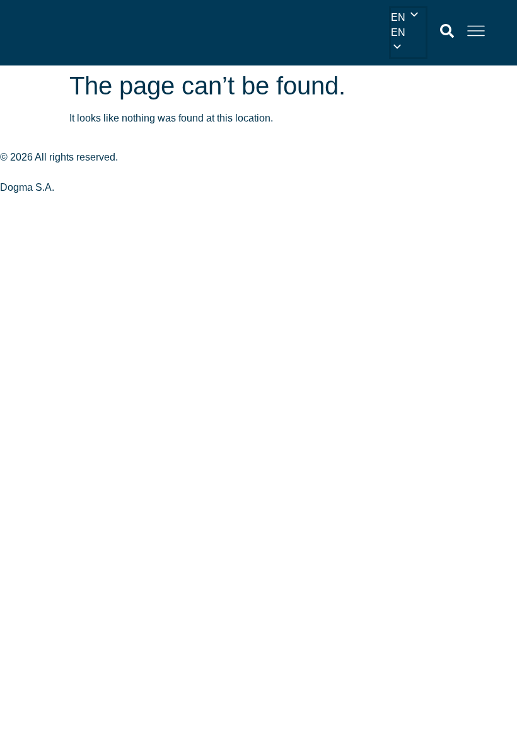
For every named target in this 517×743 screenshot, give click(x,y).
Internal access (39, 172)
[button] (406, 32)
